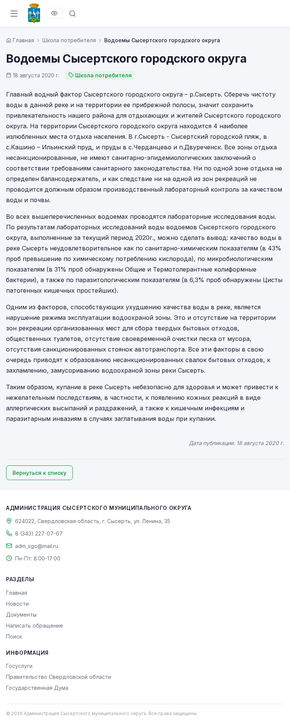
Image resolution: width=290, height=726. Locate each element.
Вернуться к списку (39, 473)
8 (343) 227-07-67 (39, 533)
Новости (17, 603)
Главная (16, 592)
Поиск (14, 636)
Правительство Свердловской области (58, 677)
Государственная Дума (37, 688)
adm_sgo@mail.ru (36, 546)
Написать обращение (34, 625)
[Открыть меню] (14, 13)
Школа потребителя (69, 40)
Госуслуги (19, 666)
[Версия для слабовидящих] (54, 13)
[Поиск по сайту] (72, 13)
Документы (21, 614)
